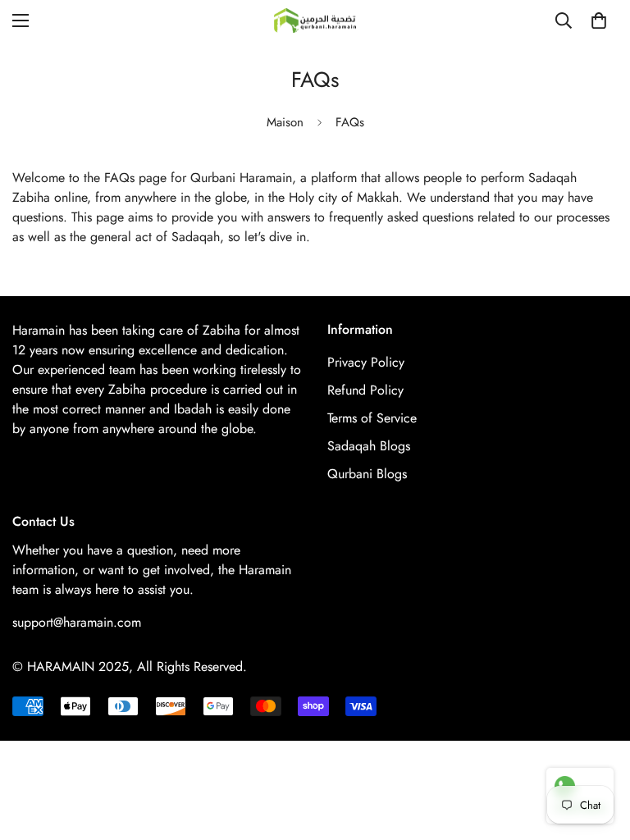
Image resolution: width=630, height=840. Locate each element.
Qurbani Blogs (367, 473)
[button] (599, 20)
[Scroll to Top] (598, 750)
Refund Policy (365, 390)
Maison (285, 122)
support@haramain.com (76, 622)
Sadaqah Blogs (368, 445)
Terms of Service (372, 418)
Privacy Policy (365, 362)
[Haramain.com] (315, 20)
